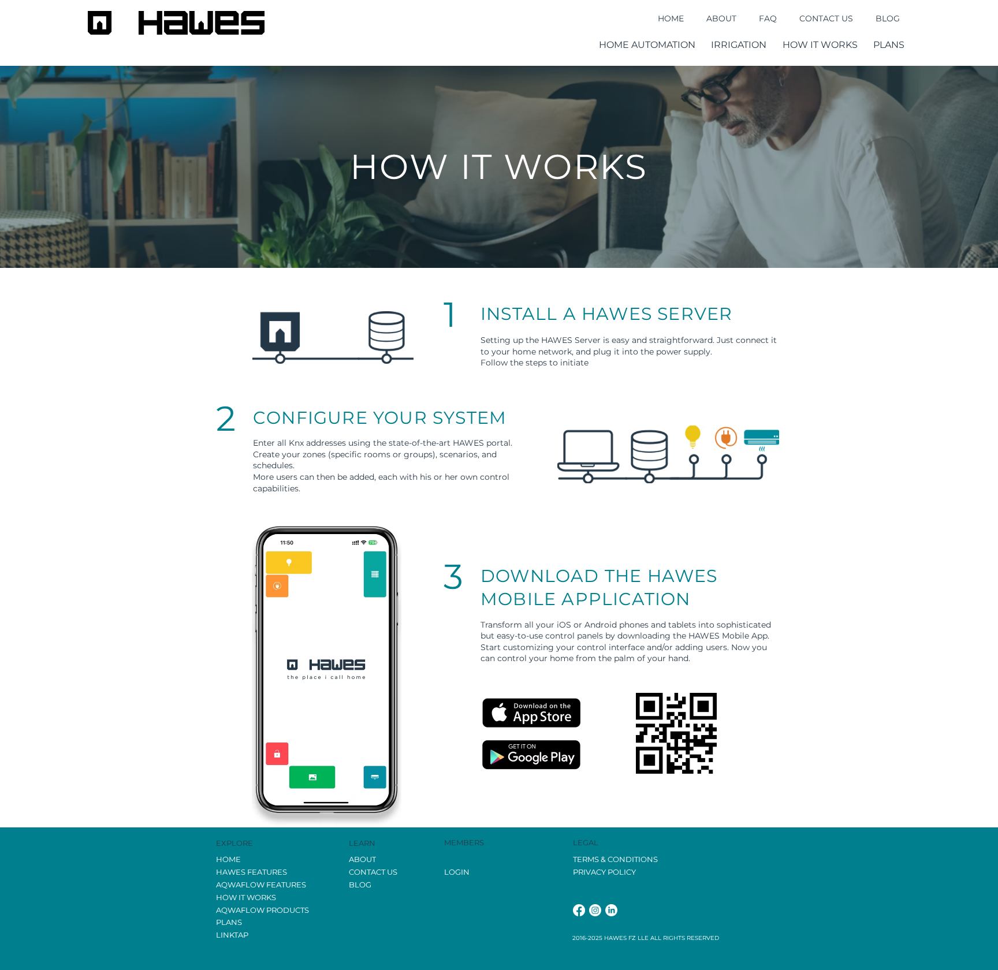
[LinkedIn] (611, 910)
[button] (647, 45)
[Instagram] (595, 910)
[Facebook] (579, 910)
